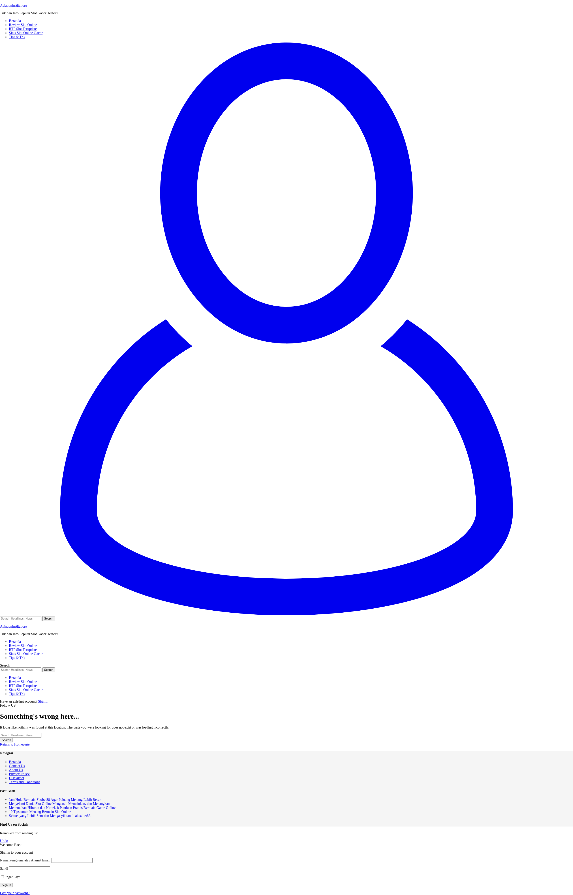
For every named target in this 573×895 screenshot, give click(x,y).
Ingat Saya (12, 877)
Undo (4, 841)
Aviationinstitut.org (13, 5)
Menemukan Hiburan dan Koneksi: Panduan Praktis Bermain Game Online (62, 808)
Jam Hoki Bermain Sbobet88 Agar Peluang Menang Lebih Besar (55, 799)
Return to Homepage (15, 744)
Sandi (4, 868)
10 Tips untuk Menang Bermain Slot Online (40, 812)
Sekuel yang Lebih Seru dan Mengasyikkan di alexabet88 (49, 816)
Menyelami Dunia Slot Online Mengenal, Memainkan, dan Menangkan (59, 804)
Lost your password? (15, 893)
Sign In (43, 701)
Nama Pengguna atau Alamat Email (25, 860)
